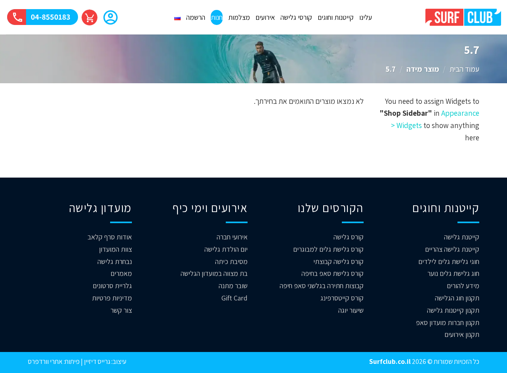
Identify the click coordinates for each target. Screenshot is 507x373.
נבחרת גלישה (114, 261)
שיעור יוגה (351, 310)
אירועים (265, 17)
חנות (217, 17)
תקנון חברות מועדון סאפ (447, 322)
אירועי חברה (232, 236)
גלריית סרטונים (112, 285)
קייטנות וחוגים (336, 17)
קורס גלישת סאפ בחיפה (332, 273)
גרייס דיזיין (96, 361)
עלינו (365, 17)
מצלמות (239, 17)
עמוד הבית (464, 69)
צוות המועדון (115, 249)
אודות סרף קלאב (110, 236)
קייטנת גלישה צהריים (452, 249)
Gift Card (234, 297)
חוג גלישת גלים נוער (453, 273)
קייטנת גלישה (461, 236)
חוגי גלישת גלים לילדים (448, 261)
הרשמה (195, 17)
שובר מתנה (233, 285)
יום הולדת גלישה (226, 249)
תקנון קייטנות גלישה (453, 310)
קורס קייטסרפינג (342, 297)
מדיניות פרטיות (112, 297)
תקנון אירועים (461, 334)
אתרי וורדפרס (45, 361)
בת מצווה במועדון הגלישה (214, 273)
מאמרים (121, 273)
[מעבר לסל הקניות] (89, 17)
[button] (110, 18)
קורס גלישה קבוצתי (338, 261)
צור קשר (121, 310)
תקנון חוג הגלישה (457, 297)
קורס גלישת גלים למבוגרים (328, 249)
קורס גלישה (349, 236)
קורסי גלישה (296, 17)
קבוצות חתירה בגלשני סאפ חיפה (322, 285)
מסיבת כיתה (231, 261)
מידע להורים (463, 285)
